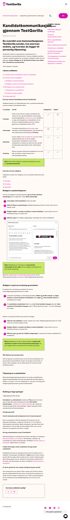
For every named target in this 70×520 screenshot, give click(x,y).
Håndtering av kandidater (56, 48)
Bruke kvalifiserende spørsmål (57, 45)
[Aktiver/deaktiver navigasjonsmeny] (66, 4)
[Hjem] (12, 4)
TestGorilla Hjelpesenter (10, 16)
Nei (14, 491)
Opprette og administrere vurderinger (32, 16)
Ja (8, 491)
